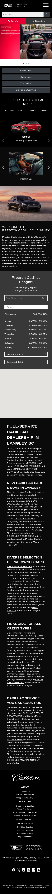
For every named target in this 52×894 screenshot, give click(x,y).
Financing (26, 161)
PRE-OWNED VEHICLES (19, 548)
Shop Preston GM (24, 779)
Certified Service (25, 808)
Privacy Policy (36, 867)
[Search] (47, 14)
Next (48, 149)
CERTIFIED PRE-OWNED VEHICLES (25, 560)
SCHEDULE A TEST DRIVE (20, 517)
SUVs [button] (20, 92)
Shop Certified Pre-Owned (24, 794)
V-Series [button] (31, 92)
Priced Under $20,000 (25, 797)
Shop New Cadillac (25, 787)
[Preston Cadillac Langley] (15, 5)
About (25, 768)
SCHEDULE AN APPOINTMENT (23, 741)
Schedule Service (26, 71)
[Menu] (46, 5)
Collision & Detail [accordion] (15, 343)
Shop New (26, 52)
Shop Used (26, 58)
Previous (3, 149)
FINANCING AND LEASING (21, 617)
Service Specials (25, 812)
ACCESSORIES (15, 721)
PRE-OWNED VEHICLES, (27, 448)
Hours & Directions (25, 776)
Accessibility (22, 867)
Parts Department (25, 815)
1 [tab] (23, 45)
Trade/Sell (26, 65)
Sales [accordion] (9, 289)
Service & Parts (25, 801)
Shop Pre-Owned (25, 791)
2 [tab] (26, 45)
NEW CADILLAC (34, 445)
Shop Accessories (25, 818)
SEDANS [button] (44, 92)
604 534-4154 (40, 296)
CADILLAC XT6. (15, 488)
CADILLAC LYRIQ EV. (24, 500)
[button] (34, 5)
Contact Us (25, 773)
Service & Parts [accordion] (15, 336)
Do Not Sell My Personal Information (29, 869)
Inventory (25, 783)
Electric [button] (9, 92)
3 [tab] (29, 45)
